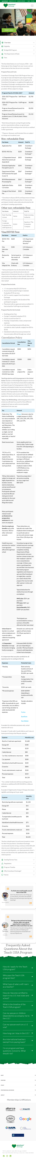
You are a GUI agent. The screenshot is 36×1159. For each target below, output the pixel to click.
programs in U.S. (12, 1)
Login (29, 1)
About (2, 1095)
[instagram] (7, 1156)
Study (2, 1085)
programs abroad (21, 1)
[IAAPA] (10, 1128)
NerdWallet (24, 721)
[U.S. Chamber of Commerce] (18, 1135)
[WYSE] (25, 1128)
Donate (32, 1)
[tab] (18, 43)
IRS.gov (19, 414)
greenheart (5, 1)
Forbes (23, 712)
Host (2, 1075)
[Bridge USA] (25, 1109)
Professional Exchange (7, 1090)
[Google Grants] (25, 1119)
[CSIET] (10, 1119)
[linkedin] (10, 1156)
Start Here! (9, 30)
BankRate (24, 716)
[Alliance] (10, 1109)
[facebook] (4, 1156)
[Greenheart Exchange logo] (10, 5)
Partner (3, 1080)
